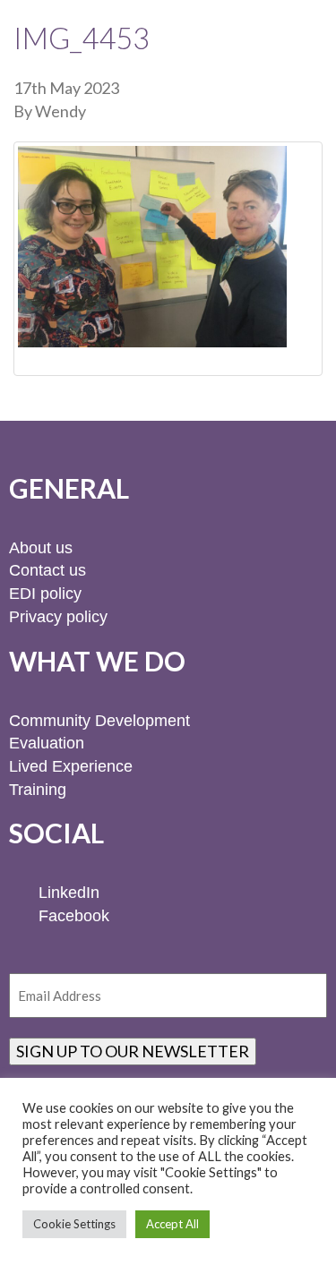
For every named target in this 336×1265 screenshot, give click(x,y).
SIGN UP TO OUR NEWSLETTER (132, 1051)
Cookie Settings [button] (74, 1224)
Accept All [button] (172, 1224)
